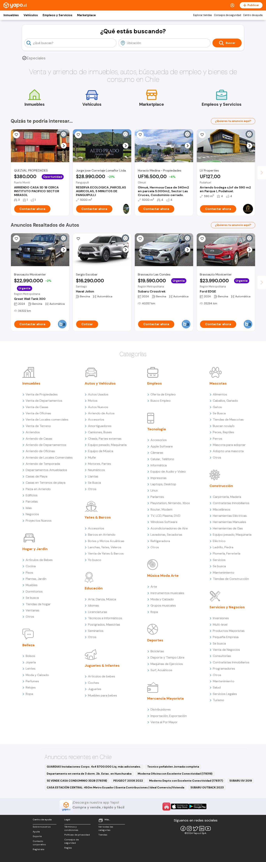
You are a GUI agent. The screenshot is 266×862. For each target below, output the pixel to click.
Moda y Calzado (37, 675)
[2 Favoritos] (16, 238)
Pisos (29, 573)
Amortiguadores (99, 426)
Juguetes (94, 689)
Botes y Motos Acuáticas (106, 541)
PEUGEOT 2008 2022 (128, 780)
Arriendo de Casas (39, 439)
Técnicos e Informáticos (105, 618)
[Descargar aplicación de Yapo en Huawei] (166, 806)
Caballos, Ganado (225, 401)
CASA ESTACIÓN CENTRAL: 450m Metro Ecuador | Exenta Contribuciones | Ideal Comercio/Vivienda (115, 787)
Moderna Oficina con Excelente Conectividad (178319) (175, 773)
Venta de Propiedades (42, 394)
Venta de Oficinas (38, 413)
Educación (94, 588)
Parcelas (32, 501)
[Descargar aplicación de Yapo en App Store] (180, 806)
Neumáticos (96, 470)
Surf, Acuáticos (161, 670)
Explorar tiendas (202, 15)
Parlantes (157, 497)
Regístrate (38, 849)
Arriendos (33, 432)
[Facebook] (183, 828)
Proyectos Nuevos (39, 521)
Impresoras (158, 478)
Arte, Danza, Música (102, 599)
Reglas (68, 847)
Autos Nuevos (98, 407)
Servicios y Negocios (227, 607)
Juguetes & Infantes (102, 665)
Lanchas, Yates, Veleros (104, 547)
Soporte (37, 836)
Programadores (224, 669)
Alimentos (220, 394)
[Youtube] (208, 828)
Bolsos (30, 656)
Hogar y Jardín (35, 549)
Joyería (31, 662)
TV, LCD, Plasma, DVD (165, 516)
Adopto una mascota (228, 451)
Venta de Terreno (38, 426)
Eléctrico (219, 541)
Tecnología (156, 429)
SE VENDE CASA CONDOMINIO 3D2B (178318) (77, 780)
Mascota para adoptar (229, 445)
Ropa (29, 694)
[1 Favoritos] (202, 134)
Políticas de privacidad (77, 834)
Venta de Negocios (226, 650)
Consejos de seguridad (227, 15)
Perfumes (32, 681)
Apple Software (162, 446)
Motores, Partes (99, 464)
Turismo (218, 700)
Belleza (28, 645)
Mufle (92, 457)
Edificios (32, 495)
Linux (154, 490)
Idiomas (93, 605)
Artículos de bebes (101, 676)
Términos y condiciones (71, 828)
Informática (159, 465)
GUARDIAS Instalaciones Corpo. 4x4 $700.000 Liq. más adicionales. (94, 766)
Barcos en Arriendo (101, 535)
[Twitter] (195, 828)
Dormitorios (34, 591)
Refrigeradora (160, 541)
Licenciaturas (97, 612)
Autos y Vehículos (100, 383)
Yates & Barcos (98, 517)
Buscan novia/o (223, 426)
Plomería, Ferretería (226, 553)
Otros (30, 617)
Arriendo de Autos (101, 413)
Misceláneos (221, 509)
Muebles (32, 585)
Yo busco (94, 560)
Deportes (155, 640)
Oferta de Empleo (163, 394)
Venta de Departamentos (44, 401)
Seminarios (95, 631)
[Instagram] (189, 828)
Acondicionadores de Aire (169, 528)
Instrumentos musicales (167, 593)
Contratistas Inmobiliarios (231, 503)
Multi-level (220, 625)
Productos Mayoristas (229, 631)
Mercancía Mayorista (165, 698)
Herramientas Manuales (229, 522)
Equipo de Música (100, 451)
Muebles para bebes (102, 695)
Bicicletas (157, 651)
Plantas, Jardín (36, 579)
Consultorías (222, 656)
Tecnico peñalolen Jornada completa (173, 766)
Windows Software (164, 522)
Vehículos (31, 15)
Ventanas (32, 610)
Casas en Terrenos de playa (45, 483)
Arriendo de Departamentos (46, 445)
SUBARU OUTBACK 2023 (207, 787)
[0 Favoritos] (140, 134)
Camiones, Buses (100, 432)
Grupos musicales (163, 605)
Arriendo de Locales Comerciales (49, 457)
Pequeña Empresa (226, 637)
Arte (154, 587)
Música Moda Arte (163, 575)
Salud (217, 687)
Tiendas (102, 834)
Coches (93, 683)
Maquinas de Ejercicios (167, 664)
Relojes (31, 687)
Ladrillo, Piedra (223, 547)
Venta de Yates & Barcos (106, 553)
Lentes (30, 669)
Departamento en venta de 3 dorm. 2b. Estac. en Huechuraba (89, 773)
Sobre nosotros (42, 826)
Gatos (217, 407)
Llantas (93, 476)
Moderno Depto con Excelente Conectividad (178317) (186, 780)
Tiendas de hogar (38, 604)
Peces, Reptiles (223, 432)
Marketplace (86, 15)
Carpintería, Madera (227, 497)
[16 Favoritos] (78, 134)
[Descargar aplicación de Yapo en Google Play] (197, 806)
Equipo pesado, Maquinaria (107, 445)
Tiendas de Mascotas (228, 419)
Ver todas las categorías (105, 828)
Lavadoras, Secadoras (166, 535)
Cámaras (157, 453)
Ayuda (36, 831)
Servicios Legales (225, 694)
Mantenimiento (223, 573)
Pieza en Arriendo (38, 489)
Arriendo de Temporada (43, 464)
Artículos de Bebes (39, 560)
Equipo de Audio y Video (168, 471)
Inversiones (221, 618)
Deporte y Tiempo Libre (167, 657)
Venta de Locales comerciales (47, 419)
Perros (217, 439)
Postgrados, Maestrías (104, 625)
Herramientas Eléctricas (230, 516)
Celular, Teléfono (162, 459)
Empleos (154, 383)
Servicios (219, 560)
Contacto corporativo (39, 843)
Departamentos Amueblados (46, 470)
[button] (64, 146)
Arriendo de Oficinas (40, 451)
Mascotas (218, 383)
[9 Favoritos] (16, 134)
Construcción (221, 485)
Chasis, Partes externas (105, 439)
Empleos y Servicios (57, 15)
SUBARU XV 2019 (240, 780)
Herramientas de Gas (228, 528)
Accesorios (96, 419)
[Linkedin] (202, 828)
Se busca (32, 598)
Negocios (32, 514)
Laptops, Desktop (163, 484)
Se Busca (94, 483)
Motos (92, 401)
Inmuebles (11, 15)
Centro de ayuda (252, 15)
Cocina (31, 566)
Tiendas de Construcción (231, 579)
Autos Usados (98, 394)
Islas (29, 508)
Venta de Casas (37, 407)
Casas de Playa (36, 476)
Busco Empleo (161, 401)
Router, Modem (161, 509)
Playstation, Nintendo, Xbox (170, 503)
